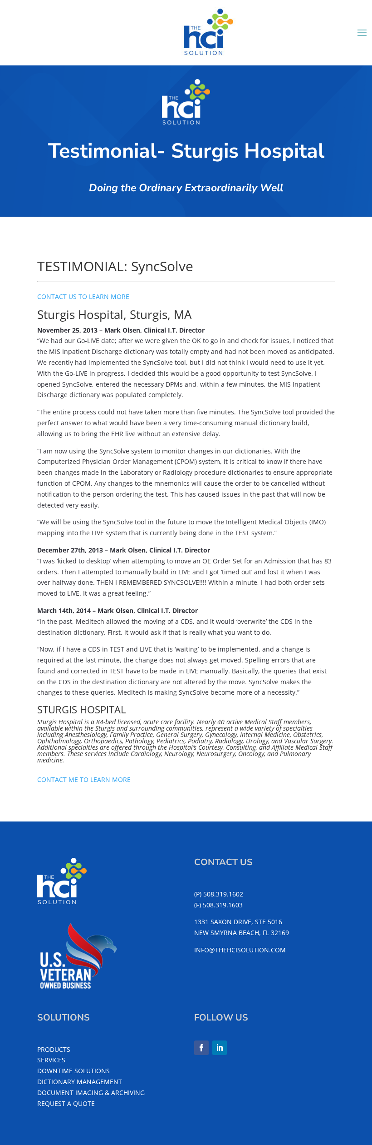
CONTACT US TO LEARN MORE (83, 296)
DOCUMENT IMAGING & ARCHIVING (91, 1092)
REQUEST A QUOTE (66, 1103)
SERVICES (51, 1059)
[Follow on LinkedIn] (219, 1047)
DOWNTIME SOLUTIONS (73, 1070)
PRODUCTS (53, 1049)
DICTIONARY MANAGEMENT (79, 1081)
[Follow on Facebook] (201, 1047)
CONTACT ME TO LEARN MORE (84, 779)
